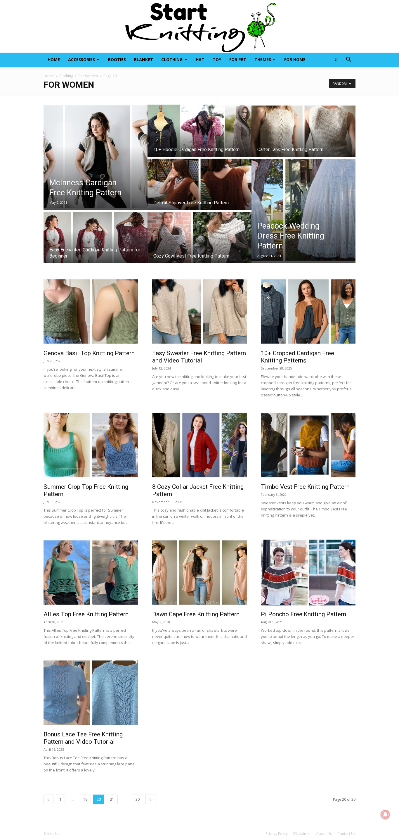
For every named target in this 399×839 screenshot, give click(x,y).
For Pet (237, 59)
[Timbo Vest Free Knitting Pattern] (308, 445)
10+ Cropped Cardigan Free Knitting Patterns (297, 357)
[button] (348, 60)
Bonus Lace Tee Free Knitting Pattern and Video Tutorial (83, 738)
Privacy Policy (277, 833)
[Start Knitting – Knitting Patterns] (199, 26)
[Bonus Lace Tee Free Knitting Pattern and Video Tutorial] (91, 692)
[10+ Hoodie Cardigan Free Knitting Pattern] (199, 135)
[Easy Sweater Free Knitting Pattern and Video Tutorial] (199, 311)
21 (112, 799)
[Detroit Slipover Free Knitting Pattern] (199, 189)
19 (85, 799)
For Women (88, 75)
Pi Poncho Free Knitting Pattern (303, 614)
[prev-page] (48, 799)
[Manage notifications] (385, 814)
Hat (200, 59)
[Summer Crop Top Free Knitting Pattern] (91, 445)
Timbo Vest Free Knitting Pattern (305, 486)
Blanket (143, 59)
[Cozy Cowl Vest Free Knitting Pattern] (199, 242)
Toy (217, 59)
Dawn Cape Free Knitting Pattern (196, 614)
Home (54, 59)
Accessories (81, 59)
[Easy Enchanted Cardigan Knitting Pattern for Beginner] (96, 242)
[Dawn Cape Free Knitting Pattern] (199, 572)
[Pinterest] (336, 60)
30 (138, 799)
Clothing (172, 59)
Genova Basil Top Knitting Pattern (89, 353)
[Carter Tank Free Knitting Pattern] (303, 135)
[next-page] (150, 799)
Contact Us (346, 833)
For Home (295, 59)
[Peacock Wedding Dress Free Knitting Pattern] (303, 210)
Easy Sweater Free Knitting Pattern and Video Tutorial (199, 357)
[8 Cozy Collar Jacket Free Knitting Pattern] (199, 445)
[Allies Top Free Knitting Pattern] (91, 572)
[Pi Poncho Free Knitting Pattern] (308, 572)
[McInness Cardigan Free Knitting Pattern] (96, 156)
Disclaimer (302, 833)
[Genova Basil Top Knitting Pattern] (91, 311)
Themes (262, 59)
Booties (117, 59)
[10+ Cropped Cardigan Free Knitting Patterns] (308, 311)
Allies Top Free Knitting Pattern (86, 614)
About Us (324, 833)
